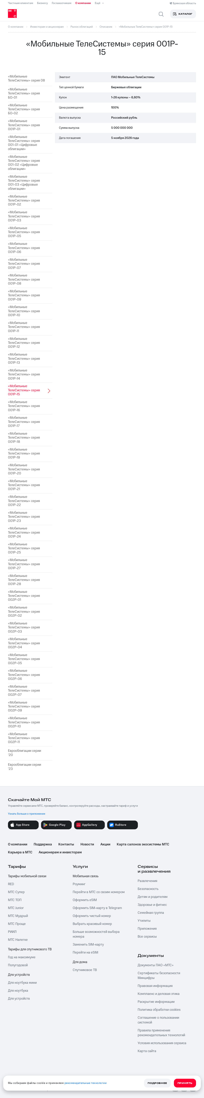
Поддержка (43, 844)
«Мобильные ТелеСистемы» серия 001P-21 (24, 485)
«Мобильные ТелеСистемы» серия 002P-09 (24, 707)
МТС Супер (16, 892)
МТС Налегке (18, 939)
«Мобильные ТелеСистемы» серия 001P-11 (24, 327)
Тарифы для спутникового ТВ (30, 949)
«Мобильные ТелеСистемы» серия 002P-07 (24, 691)
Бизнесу (42, 3)
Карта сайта (147, 1051)
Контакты (66, 844)
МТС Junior (16, 908)
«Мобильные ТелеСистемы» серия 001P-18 (24, 438)
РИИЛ (12, 931)
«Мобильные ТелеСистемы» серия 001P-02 (24, 201)
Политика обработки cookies (159, 1009)
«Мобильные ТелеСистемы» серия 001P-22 (24, 501)
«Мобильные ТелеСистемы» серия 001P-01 (24, 125)
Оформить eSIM (85, 900)
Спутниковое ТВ (85, 970)
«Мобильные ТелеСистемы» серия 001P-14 (24, 374)
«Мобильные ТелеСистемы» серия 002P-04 (24, 643)
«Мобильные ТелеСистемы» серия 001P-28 (24, 580)
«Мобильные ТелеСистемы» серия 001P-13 (24, 359)
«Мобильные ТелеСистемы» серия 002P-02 (24, 612)
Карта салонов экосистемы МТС (143, 844)
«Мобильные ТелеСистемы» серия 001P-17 (24, 422)
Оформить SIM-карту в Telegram (97, 908)
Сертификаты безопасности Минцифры (159, 975)
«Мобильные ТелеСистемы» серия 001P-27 (24, 564)
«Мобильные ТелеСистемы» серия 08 (26, 79)
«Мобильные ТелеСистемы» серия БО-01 (24, 93)
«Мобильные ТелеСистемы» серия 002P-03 (24, 627)
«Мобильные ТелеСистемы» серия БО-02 (24, 109)
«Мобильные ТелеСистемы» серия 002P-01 (24, 596)
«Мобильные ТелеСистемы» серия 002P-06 (24, 675)
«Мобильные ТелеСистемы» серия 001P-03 (24, 216)
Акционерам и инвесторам (60, 852)
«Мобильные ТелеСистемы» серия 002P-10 (24, 722)
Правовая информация (155, 986)
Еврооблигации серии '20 (24, 753)
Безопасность (148, 889)
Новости (87, 844)
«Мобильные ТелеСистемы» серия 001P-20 (24, 469)
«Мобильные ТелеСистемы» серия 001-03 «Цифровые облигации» (24, 183)
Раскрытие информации (156, 1001)
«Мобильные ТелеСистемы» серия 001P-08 (24, 279)
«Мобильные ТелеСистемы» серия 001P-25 (24, 548)
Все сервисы (147, 936)
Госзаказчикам (61, 3)
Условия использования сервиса (162, 1043)
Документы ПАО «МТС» (156, 965)
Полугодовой (18, 965)
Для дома (80, 962)
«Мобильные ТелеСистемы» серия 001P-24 (24, 532)
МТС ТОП (15, 900)
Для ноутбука (18, 990)
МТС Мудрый (18, 916)
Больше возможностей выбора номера (96, 934)
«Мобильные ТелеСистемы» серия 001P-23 (24, 517)
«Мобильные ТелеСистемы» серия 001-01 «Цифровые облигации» (24, 143)
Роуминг (79, 884)
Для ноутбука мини (22, 982)
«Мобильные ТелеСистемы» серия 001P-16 (24, 406)
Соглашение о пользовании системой (158, 1020)
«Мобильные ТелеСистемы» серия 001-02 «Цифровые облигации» (24, 163)
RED (11, 884)
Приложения (147, 928)
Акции (105, 844)
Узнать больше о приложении (26, 814)
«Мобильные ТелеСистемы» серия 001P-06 (24, 248)
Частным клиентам (20, 3)
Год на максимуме (21, 957)
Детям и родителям (153, 896)
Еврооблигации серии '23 (24, 767)
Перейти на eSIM (85, 952)
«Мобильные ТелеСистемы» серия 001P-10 (24, 311)
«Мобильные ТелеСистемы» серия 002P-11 (24, 738)
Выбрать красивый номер (92, 924)
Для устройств (19, 974)
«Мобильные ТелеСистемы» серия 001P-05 (24, 232)
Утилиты (144, 920)
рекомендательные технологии (86, 1083)
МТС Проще (17, 924)
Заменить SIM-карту (88, 944)
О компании (83, 3)
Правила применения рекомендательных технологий (161, 1033)
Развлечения (147, 881)
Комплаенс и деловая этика (158, 993)
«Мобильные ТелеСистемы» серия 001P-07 (24, 264)
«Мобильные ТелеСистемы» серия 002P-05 (24, 659)
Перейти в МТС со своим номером (99, 892)
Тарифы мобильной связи (27, 876)
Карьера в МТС (20, 852)
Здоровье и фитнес (152, 904)
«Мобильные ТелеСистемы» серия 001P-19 (24, 454)
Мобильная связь (85, 876)
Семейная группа (151, 912)
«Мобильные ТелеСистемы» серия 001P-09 (24, 295)
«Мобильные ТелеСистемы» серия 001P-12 (24, 343)
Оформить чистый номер (92, 916)
